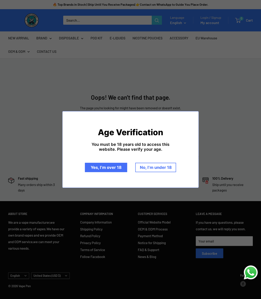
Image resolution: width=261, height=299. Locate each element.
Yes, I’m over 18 (106, 167)
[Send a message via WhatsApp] (251, 272)
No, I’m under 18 (156, 167)
